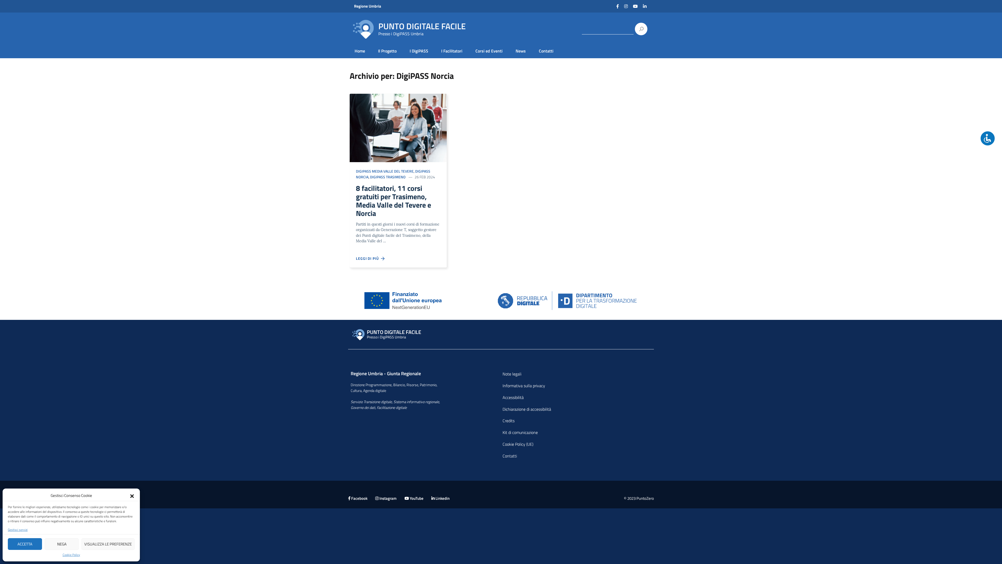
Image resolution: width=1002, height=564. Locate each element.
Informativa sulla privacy (524, 386)
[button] (132, 495)
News (521, 51)
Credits (509, 421)
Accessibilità (513, 397)
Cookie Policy (71, 555)
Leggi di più (368, 258)
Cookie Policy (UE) (518, 444)
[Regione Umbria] (379, 6)
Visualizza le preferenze (108, 544)
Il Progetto (387, 51)
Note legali (512, 374)
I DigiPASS (419, 51)
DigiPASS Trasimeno (387, 177)
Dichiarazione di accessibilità (527, 409)
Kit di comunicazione (520, 432)
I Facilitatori (451, 51)
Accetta (24, 544)
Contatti (546, 51)
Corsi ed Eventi (489, 51)
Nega (62, 544)
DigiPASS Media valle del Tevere (385, 171)
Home (360, 51)
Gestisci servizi (18, 529)
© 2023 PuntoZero (639, 498)
